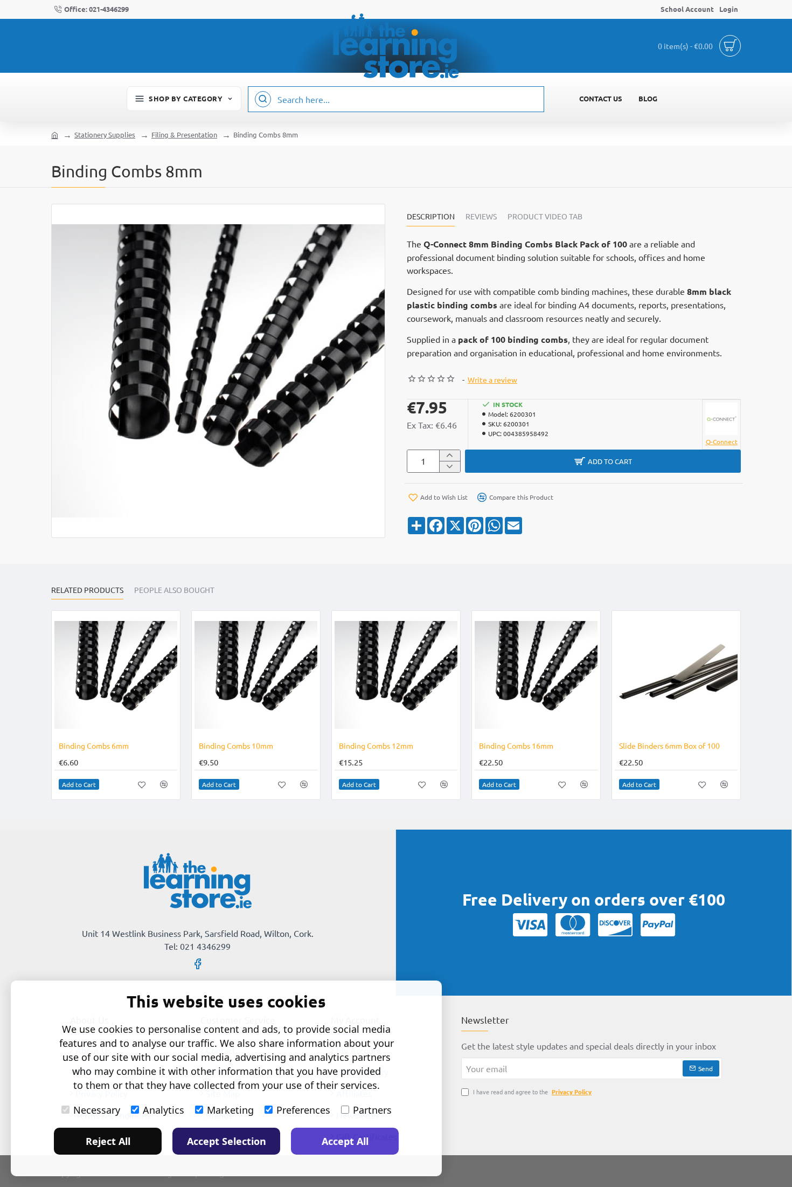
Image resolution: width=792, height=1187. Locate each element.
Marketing (230, 1109)
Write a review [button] (492, 379)
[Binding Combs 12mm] (396, 674)
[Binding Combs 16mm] (536, 674)
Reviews (481, 216)
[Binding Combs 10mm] (255, 674)
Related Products (87, 590)
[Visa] (530, 924)
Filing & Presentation (184, 134)
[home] (54, 134)
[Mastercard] (572, 924)
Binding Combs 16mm (516, 745)
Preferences (303, 1109)
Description (431, 216)
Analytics (163, 1109)
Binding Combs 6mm (94, 745)
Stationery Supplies (104, 134)
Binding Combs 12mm (376, 745)
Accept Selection (226, 1141)
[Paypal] (658, 924)
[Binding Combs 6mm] (115, 674)
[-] (449, 466)
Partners (372, 1109)
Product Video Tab (545, 216)
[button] (603, 461)
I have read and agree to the (531, 1091)
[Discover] (615, 924)
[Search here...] (263, 99)
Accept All (345, 1141)
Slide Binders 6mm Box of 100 (669, 745)
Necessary (96, 1109)
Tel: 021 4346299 (197, 946)
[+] (449, 455)
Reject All (108, 1141)
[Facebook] (198, 963)
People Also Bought (174, 590)
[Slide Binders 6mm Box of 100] (676, 674)
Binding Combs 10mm (236, 745)
